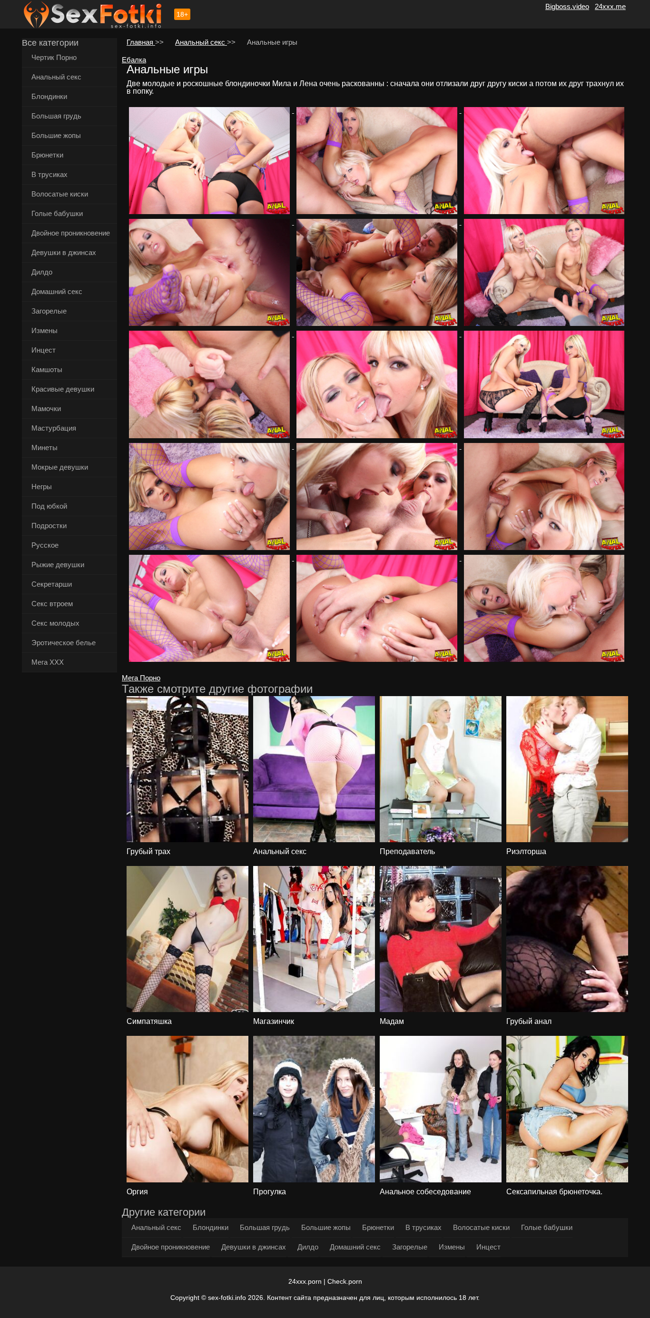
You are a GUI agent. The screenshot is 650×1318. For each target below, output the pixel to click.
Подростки (49, 525)
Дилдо (41, 272)
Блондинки (49, 96)
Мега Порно (141, 678)
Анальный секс (56, 77)
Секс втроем (52, 604)
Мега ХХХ (47, 662)
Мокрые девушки (59, 467)
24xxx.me (610, 6)
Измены (44, 330)
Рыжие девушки (57, 565)
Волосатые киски (59, 194)
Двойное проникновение (70, 233)
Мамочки (46, 408)
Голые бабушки (57, 213)
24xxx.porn (305, 1281)
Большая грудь (56, 116)
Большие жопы (56, 135)
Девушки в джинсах (63, 252)
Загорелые (49, 311)
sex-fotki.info (227, 1297)
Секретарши (51, 584)
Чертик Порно (54, 57)
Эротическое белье (63, 643)
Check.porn (344, 1281)
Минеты (44, 447)
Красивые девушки (62, 389)
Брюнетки (47, 155)
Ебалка (134, 60)
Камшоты (46, 369)
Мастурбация (53, 428)
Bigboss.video (567, 6)
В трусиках (49, 174)
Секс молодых (55, 623)
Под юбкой (49, 506)
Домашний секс (56, 291)
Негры (41, 486)
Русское (45, 545)
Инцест (43, 350)
